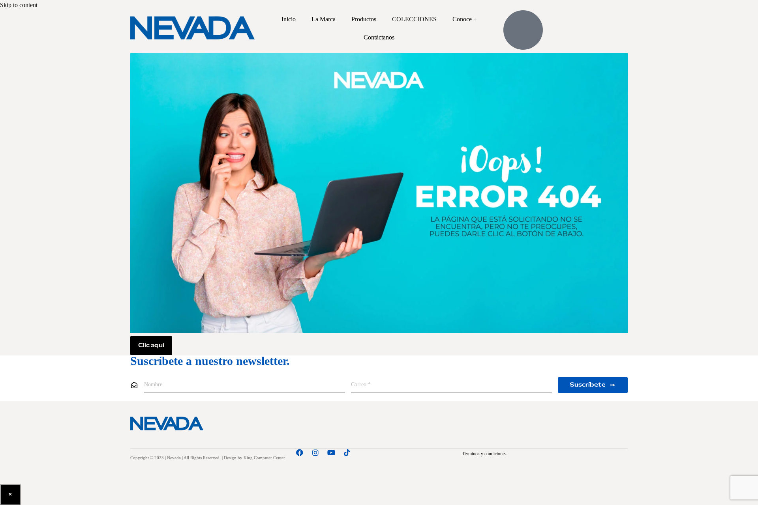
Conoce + (464, 19)
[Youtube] (331, 452)
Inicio (288, 19)
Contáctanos (379, 37)
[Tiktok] (347, 452)
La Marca (323, 19)
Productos (363, 19)
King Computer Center (264, 458)
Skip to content (19, 5)
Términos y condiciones (484, 453)
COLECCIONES (414, 19)
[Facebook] (299, 452)
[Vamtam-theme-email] (362, 452)
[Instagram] (315, 452)
